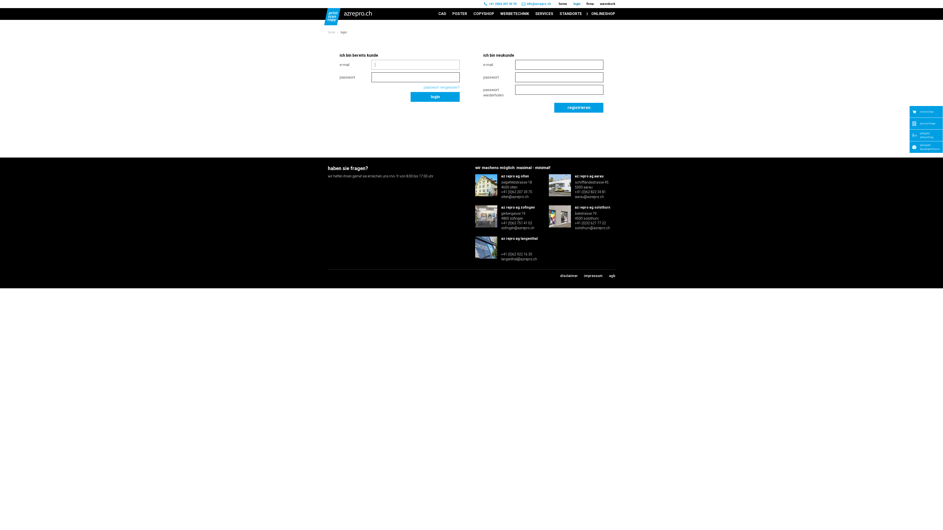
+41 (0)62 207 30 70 (502, 4)
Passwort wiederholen (493, 93)
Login (435, 96)
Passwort (347, 77)
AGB (612, 276)
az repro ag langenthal (519, 238)
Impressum (593, 276)
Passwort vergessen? (442, 87)
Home (331, 32)
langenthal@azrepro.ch (519, 259)
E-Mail (344, 65)
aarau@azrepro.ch (589, 197)
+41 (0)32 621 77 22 (590, 223)
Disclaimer (569, 276)
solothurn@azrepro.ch (592, 228)
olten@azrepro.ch (515, 197)
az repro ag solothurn (592, 207)
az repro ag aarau (589, 176)
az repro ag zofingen (518, 207)
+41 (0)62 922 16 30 (516, 254)
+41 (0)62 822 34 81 (590, 192)
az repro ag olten (515, 176)
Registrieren (579, 107)
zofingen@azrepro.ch (517, 228)
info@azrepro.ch (539, 4)
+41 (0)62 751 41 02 (516, 223)
